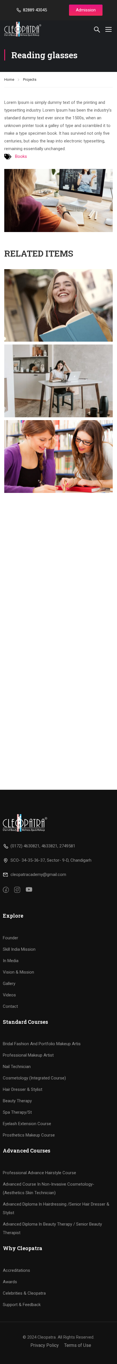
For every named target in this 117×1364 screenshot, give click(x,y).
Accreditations (16, 1270)
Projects (29, 79)
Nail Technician (17, 1066)
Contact (10, 1006)
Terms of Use (77, 1345)
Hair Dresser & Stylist (22, 1089)
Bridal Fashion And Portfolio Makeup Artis (42, 1043)
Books (21, 156)
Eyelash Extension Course (27, 1123)
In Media (10, 960)
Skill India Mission (19, 949)
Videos (9, 995)
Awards (10, 1281)
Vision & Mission (18, 972)
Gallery (9, 983)
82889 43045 (35, 10)
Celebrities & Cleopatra (24, 1293)
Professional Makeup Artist (28, 1055)
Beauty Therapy (17, 1100)
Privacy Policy (44, 1345)
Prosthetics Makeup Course (29, 1135)
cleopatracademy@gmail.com (38, 874)
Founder (10, 937)
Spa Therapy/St (17, 1112)
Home (9, 79)
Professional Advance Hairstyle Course (39, 1172)
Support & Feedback (22, 1304)
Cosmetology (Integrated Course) (34, 1078)
